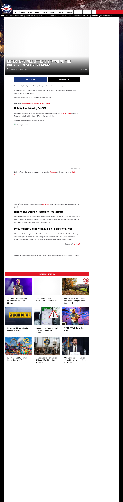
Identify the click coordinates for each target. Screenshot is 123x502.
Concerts (33, 255)
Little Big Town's (66, 113)
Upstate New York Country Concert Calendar (36, 103)
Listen (30, 12)
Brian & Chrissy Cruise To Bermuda (79, 16)
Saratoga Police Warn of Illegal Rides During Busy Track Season (47, 330)
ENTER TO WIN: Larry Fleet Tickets (74, 329)
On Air (23, 12)
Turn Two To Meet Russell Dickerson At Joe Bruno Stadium (17, 300)
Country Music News (63, 255)
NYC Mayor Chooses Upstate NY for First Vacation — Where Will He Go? (75, 360)
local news (72, 255)
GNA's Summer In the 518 (52, 16)
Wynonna (53, 172)
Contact (69, 12)
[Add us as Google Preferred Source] (80, 12)
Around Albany (26, 255)
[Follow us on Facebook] (85, 12)
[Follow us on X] (89, 12)
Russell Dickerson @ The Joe (34, 16)
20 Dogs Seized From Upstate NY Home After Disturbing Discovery (46, 360)
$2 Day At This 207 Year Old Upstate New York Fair (17, 359)
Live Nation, (45, 204)
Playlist (37, 12)
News (78, 255)
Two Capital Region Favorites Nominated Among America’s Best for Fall (74, 300)
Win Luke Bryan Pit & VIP (16, 16)
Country (44, 255)
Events (45, 12)
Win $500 (64, 16)
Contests (61, 12)
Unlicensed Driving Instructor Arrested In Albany (17, 329)
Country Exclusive (52, 255)
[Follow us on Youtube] (94, 12)
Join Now (52, 12)
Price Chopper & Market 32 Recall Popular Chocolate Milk (46, 299)
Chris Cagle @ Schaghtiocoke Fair (102, 16)
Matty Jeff (13, 69)
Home (16, 12)
